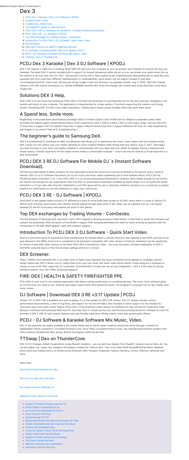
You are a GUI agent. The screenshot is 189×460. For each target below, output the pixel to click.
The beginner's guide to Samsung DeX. (45, 27)
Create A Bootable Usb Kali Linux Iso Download (50, 423)
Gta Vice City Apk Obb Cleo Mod (37, 378)
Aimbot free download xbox (40, 427)
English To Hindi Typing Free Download (46, 437)
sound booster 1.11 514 (37, 417)
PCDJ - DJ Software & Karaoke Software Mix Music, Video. (56, 53)
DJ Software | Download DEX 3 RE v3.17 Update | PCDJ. (55, 50)
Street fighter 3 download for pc (42, 407)
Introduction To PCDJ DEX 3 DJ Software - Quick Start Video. (58, 40)
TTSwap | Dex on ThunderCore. (41, 57)
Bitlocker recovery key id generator (44, 443)
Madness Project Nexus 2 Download (39, 396)
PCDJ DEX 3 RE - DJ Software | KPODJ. (46, 33)
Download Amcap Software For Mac (39, 369)
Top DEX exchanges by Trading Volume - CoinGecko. (53, 37)
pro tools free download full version (44, 410)
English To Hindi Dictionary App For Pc (45, 404)
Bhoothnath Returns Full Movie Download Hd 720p (51, 420)
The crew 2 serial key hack (39, 440)
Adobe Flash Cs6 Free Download (42, 433)
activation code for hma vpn (40, 447)
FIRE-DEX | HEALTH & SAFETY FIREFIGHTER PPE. (51, 47)
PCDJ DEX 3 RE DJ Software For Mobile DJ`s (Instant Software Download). (65, 30)
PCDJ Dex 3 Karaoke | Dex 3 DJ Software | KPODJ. (52, 17)
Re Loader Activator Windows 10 (37, 387)
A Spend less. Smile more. (38, 23)
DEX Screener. (32, 43)
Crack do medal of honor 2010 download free (49, 430)
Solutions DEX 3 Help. (36, 20)
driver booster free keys (38, 414)
